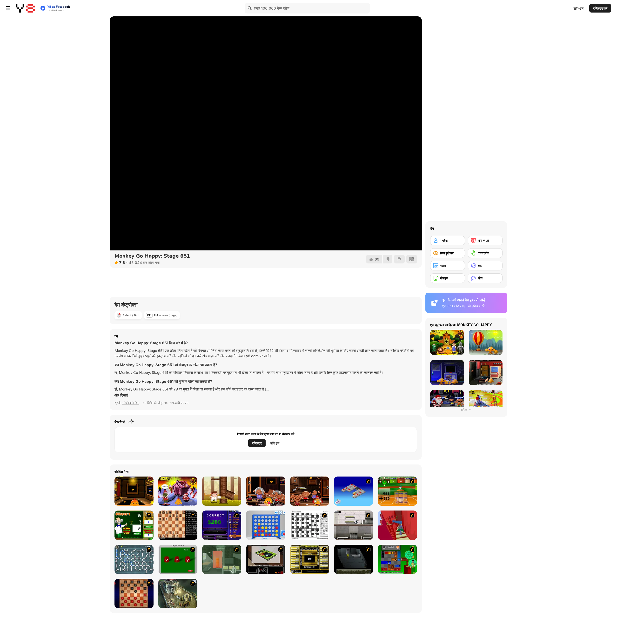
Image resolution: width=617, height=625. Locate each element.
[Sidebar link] (8, 8)
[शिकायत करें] (399, 259)
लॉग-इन (578, 8)
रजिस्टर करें (600, 8)
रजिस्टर (257, 443)
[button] (121, 395)
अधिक (464, 409)
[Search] (250, 8)
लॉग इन (274, 443)
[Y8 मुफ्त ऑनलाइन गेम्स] (25, 8)
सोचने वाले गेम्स (130, 403)
